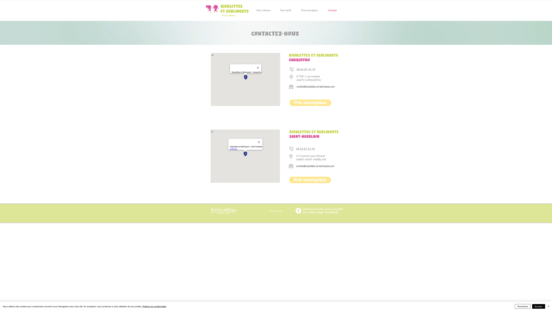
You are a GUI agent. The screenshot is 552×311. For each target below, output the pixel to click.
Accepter (539, 306)
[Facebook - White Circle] (298, 211)
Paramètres (522, 306)
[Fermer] (548, 306)
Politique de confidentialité (154, 306)
